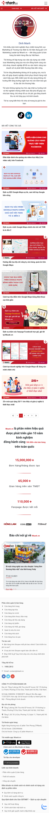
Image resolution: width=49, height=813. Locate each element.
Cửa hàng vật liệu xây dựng (14, 620)
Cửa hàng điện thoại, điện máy (15, 616)
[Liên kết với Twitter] (8, 676)
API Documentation (12, 763)
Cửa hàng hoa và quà (12, 637)
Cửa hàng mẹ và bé (11, 613)
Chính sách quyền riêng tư (14, 796)
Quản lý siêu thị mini (12, 630)
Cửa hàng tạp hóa (11, 610)
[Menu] (45, 3)
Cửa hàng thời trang (11, 606)
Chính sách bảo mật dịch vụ (14, 808)
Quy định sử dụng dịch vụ (13, 793)
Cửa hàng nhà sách (11, 634)
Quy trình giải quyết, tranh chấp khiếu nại (19, 811)
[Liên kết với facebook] (4, 676)
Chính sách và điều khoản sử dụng (16, 747)
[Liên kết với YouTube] (13, 676)
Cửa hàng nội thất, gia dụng (14, 627)
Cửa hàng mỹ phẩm (11, 623)
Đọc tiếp (9, 589)
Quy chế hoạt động (11, 804)
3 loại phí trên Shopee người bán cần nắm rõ (20, 651)
